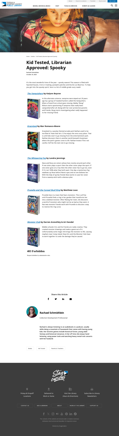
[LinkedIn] (70, 414)
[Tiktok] (75, 414)
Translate (92, 1)
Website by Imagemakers (59, 426)
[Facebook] (43, 414)
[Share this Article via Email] (71, 299)
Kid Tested (41, 348)
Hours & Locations (81, 1)
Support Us (94, 405)
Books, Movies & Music (41, 6)
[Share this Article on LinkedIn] (63, 299)
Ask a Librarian (42, 405)
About (70, 1)
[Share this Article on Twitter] (56, 299)
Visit (57, 6)
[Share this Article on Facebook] (48, 299)
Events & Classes (88, 6)
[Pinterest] (66, 414)
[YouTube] (61, 414)
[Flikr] (57, 414)
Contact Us (25, 405)
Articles (33, 56)
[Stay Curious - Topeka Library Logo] (59, 375)
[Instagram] (52, 414)
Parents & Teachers (57, 348)
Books (30, 348)
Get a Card (112, 1)
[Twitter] (48, 414)
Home (28, 56)
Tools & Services (70, 6)
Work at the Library (77, 405)
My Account (102, 1)
